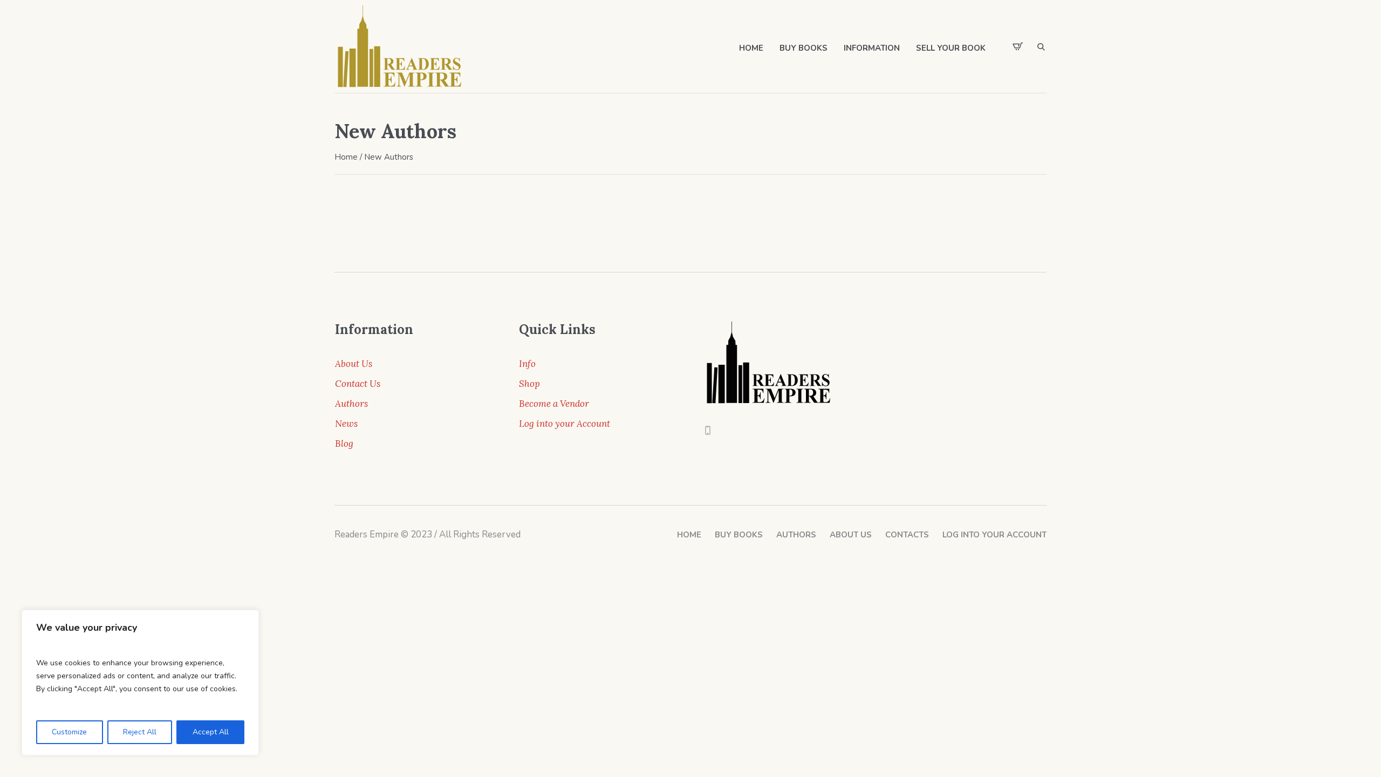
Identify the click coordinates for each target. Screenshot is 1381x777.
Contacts (907, 534)
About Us (353, 364)
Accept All (211, 732)
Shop (529, 384)
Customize (69, 732)
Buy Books (739, 534)
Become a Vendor (554, 404)
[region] (140, 682)
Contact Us (357, 384)
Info (527, 364)
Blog (344, 443)
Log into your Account (564, 424)
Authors (351, 404)
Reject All (139, 732)
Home (346, 157)
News (346, 424)
